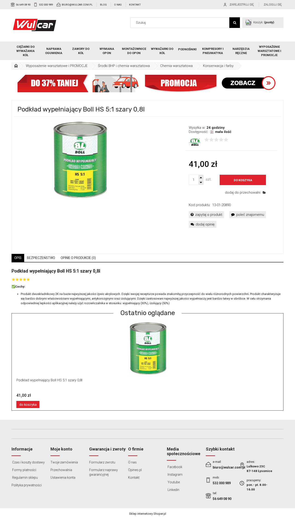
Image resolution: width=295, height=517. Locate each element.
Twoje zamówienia (64, 462)
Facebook (174, 467)
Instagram (175, 474)
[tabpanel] (147, 287)
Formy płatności (24, 470)
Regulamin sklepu (25, 477)
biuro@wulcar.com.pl (77, 4)
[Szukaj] (234, 22)
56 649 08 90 (23, 4)
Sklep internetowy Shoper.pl (147, 513)
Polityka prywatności (27, 485)
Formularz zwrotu (102, 462)
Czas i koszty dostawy (28, 462)
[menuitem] (26, 51)
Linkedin (173, 490)
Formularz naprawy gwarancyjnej (103, 472)
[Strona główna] (35, 24)
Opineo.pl (135, 470)
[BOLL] (195, 142)
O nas (118, 4)
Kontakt (135, 4)
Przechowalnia (61, 470)
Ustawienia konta (62, 477)
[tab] (18, 258)
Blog (103, 4)
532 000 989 (46, 4)
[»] (16, 66)
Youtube (173, 482)
